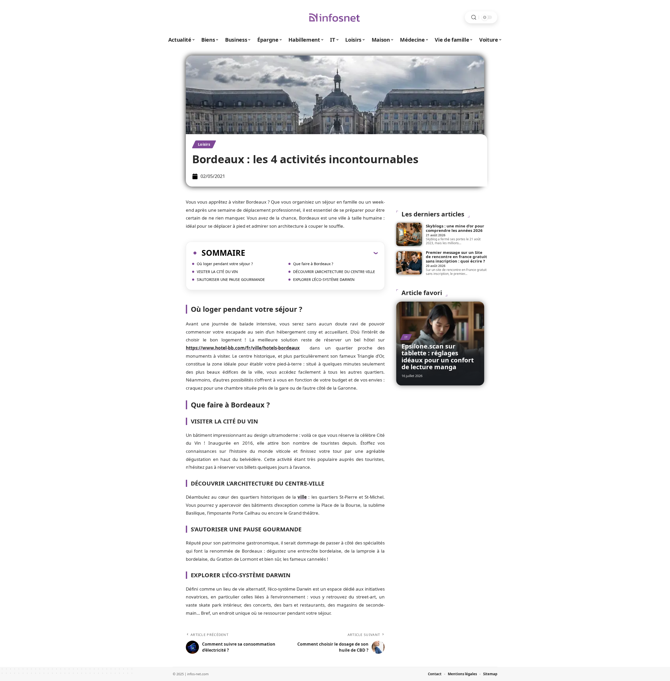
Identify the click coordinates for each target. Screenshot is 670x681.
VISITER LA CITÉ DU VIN (217, 271)
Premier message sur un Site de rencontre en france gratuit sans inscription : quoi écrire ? (456, 257)
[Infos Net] (335, 17)
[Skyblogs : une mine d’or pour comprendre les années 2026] (409, 234)
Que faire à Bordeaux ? (313, 263)
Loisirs (204, 144)
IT (406, 337)
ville (302, 497)
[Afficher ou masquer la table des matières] (311, 253)
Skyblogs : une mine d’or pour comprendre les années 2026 (455, 228)
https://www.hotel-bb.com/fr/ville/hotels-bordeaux (243, 348)
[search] (473, 17)
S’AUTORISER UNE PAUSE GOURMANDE (231, 279)
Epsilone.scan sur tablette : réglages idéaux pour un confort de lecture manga (437, 356)
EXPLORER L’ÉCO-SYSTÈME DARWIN (324, 279)
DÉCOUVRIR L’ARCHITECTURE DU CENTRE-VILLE (334, 271)
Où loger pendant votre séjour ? (225, 263)
